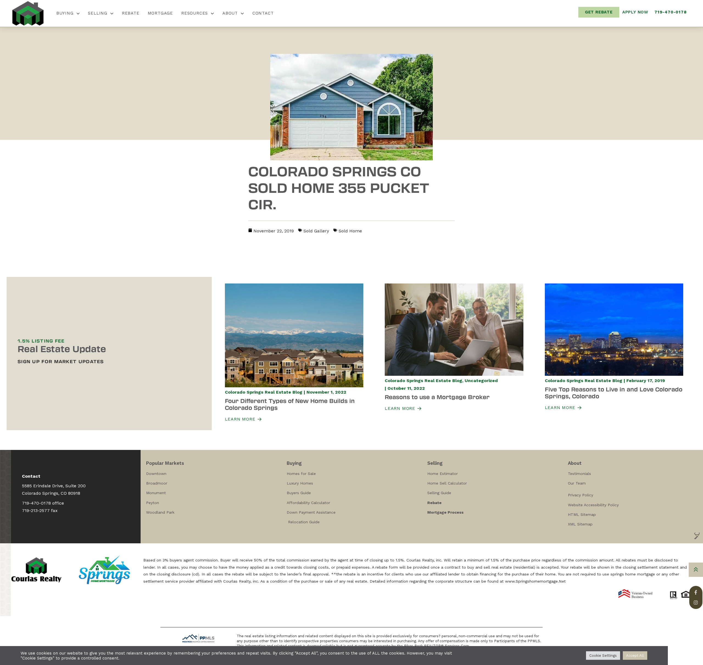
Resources (194, 13)
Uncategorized (481, 380)
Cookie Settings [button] (603, 655)
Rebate (131, 13)
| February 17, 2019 (644, 380)
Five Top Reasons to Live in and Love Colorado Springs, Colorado (613, 392)
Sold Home (350, 230)
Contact (263, 13)
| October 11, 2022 (405, 388)
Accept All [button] (635, 655)
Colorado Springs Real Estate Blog (263, 392)
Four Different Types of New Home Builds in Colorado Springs (290, 404)
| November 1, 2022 (325, 392)
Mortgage (160, 13)
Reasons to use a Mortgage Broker (437, 397)
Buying (65, 13)
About (230, 13)
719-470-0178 (36, 503)
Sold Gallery (316, 230)
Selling (97, 13)
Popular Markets (165, 463)
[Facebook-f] (695, 592)
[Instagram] (695, 602)
